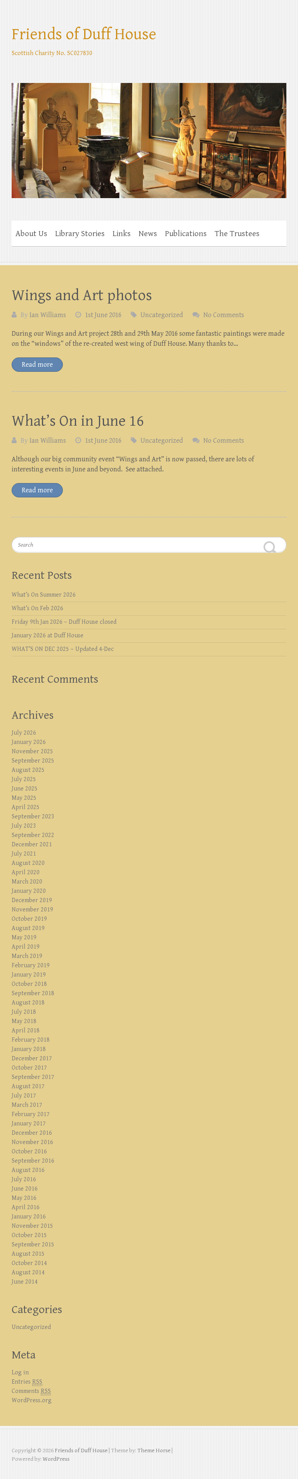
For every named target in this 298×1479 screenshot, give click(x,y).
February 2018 (31, 1040)
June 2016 (25, 1189)
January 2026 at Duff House (47, 635)
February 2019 (31, 965)
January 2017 (29, 1123)
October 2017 (29, 1068)
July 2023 (24, 826)
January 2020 (29, 891)
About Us (31, 233)
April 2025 (26, 807)
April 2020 (26, 872)
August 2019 (28, 928)
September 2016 (33, 1161)
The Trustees (237, 233)
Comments (31, 1391)
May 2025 (24, 798)
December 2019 (32, 900)
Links (122, 233)
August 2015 (28, 1254)
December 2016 (32, 1133)
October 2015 (29, 1235)
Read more (37, 365)
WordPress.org (32, 1400)
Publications (186, 233)
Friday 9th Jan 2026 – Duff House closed (64, 622)
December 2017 (32, 1058)
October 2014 (29, 1263)
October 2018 (29, 984)
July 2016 (24, 1179)
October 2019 (29, 919)
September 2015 (33, 1244)
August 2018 (28, 1002)
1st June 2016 (103, 315)
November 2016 (32, 1142)
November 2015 (32, 1226)
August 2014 (28, 1272)
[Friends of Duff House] (149, 106)
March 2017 (27, 1105)
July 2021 (24, 854)
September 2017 (33, 1077)
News (148, 233)
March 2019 (27, 956)
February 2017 (31, 1114)
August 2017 (28, 1086)
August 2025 (28, 770)
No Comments (223, 315)
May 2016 (24, 1198)
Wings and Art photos (82, 295)
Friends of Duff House (84, 34)
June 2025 (25, 788)
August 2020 (28, 863)
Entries (27, 1382)
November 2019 (32, 909)
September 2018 (33, 993)
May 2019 (24, 937)
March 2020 (27, 881)
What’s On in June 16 (78, 421)
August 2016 (28, 1170)
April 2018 (26, 1030)
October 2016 (29, 1151)
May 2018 (24, 1021)
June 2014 (25, 1282)
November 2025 (32, 751)
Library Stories (80, 233)
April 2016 (26, 1207)
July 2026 (24, 733)
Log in (20, 1372)
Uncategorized (161, 315)
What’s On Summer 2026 (44, 595)
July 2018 (24, 1012)
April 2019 (26, 947)
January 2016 (29, 1216)
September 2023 (33, 816)
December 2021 (32, 844)
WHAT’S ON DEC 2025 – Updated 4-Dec (63, 649)
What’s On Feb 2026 (37, 608)
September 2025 (33, 761)
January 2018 (29, 1049)
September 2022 (33, 835)
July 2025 (24, 779)
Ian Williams (47, 315)
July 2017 (24, 1095)
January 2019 (29, 975)
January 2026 (29, 742)
